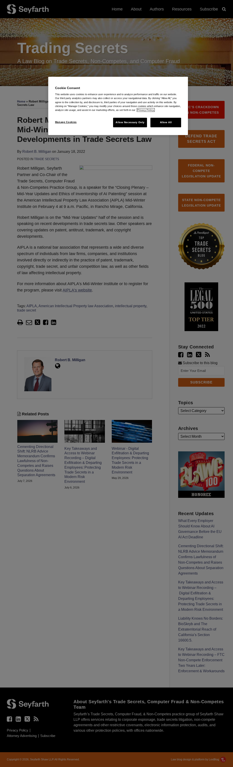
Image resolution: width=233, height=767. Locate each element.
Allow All (166, 122)
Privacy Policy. (145, 110)
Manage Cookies (66, 122)
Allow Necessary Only (130, 122)
